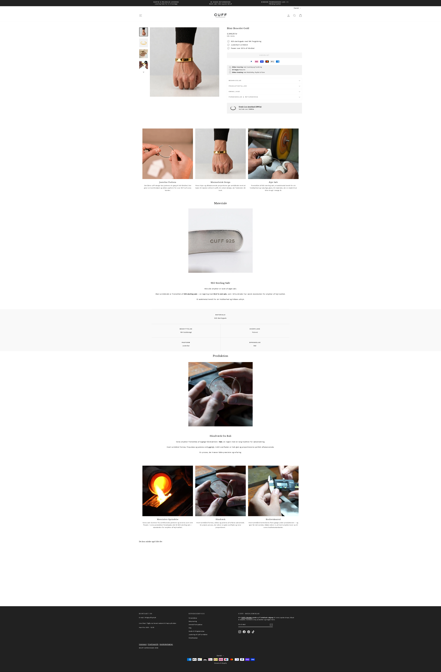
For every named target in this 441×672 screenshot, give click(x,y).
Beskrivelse (235, 80)
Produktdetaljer (238, 86)
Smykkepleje (193, 638)
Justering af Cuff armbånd (198, 634)
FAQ (190, 628)
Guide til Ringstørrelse (196, 631)
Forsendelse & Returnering (243, 97)
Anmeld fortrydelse (195, 624)
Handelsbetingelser (166, 644)
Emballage (234, 91)
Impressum (143, 644)
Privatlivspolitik (153, 644)
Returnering (193, 621)
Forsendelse (193, 618)
